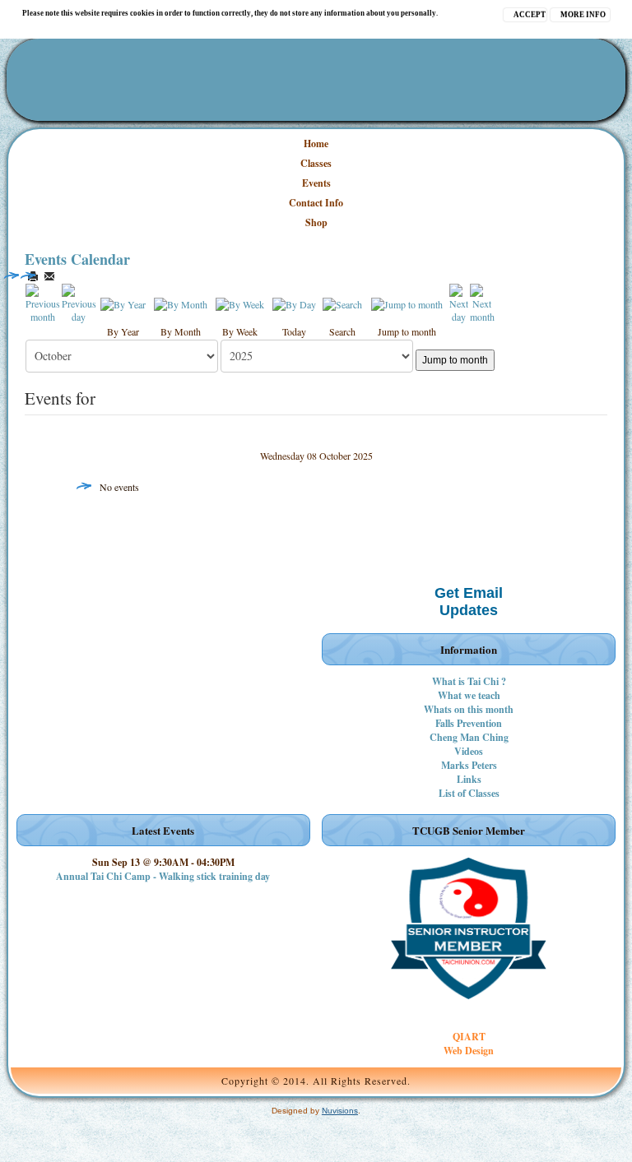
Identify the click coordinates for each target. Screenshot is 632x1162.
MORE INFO (583, 15)
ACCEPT (530, 15)
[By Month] (180, 302)
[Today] (294, 302)
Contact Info (316, 203)
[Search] (342, 302)
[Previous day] (79, 301)
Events (316, 183)
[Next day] (458, 301)
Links (469, 779)
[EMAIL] (49, 276)
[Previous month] (43, 301)
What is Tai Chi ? (469, 681)
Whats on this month (469, 709)
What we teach (469, 695)
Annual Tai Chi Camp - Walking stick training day (163, 876)
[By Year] (123, 302)
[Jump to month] (407, 302)
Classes (316, 163)
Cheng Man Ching (469, 737)
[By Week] (240, 302)
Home (316, 143)
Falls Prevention (468, 723)
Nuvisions (340, 1110)
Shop (316, 222)
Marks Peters (469, 765)
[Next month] (482, 301)
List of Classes (469, 793)
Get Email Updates (468, 601)
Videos (468, 751)
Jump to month (455, 360)
